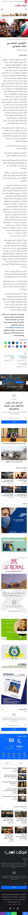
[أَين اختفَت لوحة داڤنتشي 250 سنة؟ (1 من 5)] (22, 784)
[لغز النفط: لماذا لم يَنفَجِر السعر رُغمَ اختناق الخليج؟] (22, 777)
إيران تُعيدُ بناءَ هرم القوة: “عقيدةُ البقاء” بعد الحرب (8, 820)
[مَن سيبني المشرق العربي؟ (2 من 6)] (22, 770)
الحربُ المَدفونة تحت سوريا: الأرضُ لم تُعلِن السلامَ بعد (21, 820)
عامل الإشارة (22, 364)
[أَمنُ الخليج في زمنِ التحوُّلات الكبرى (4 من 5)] (21, 489)
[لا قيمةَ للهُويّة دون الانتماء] (21, 475)
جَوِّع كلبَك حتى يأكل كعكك (22, 356)
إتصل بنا (9, 904)
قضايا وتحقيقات (17, 39)
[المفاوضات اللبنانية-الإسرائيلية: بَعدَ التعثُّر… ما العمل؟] (22, 791)
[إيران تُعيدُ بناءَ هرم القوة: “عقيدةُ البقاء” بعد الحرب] (7, 814)
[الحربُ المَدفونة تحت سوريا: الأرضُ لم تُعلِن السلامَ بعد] (21, 814)
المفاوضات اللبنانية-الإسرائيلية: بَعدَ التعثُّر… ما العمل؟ (10, 790)
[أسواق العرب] (20, 5)
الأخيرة (7, 763)
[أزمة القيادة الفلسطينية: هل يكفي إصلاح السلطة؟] (21, 830)
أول (22, 381)
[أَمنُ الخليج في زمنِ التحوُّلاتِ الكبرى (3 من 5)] (7, 489)
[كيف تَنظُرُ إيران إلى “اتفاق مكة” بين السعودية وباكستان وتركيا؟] (7, 830)
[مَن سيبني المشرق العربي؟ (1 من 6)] (22, 799)
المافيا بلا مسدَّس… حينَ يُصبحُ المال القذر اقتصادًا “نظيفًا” (15, 386)
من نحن (19, 904)
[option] (14, 382)
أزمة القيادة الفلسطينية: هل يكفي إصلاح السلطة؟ (21, 836)
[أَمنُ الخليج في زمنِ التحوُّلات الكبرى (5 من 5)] (7, 475)
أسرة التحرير (14, 904)
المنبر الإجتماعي (10, 39)
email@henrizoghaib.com (15, 328)
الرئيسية (23, 39)
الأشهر (21, 763)
